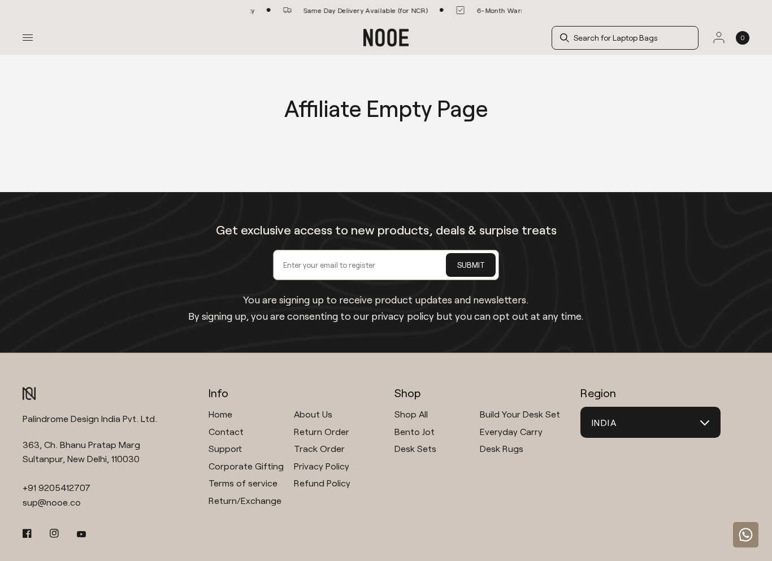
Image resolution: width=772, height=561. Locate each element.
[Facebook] (35, 533)
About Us (313, 413)
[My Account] (719, 37)
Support (225, 448)
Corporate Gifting (246, 465)
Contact (226, 431)
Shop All (411, 413)
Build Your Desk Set (520, 413)
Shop (407, 392)
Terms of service (243, 482)
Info (218, 392)
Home (220, 413)
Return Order (321, 431)
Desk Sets (415, 448)
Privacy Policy (321, 465)
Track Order (319, 448)
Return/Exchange (245, 500)
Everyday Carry (511, 431)
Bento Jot (414, 431)
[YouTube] (89, 534)
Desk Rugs (501, 448)
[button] (630, 37)
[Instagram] (62, 533)
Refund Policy (322, 482)
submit (471, 264)
